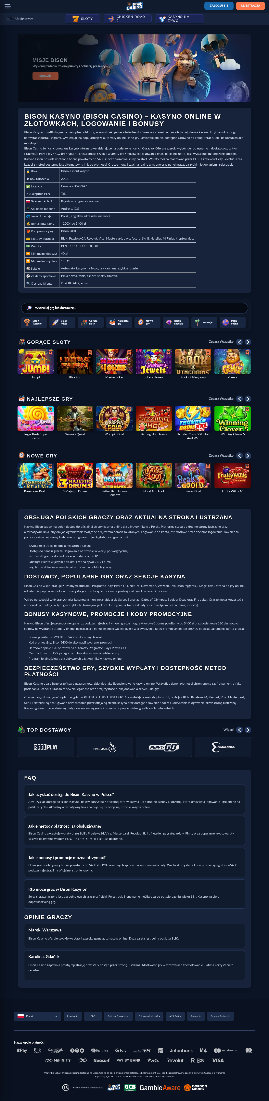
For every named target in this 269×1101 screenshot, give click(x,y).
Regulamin (72, 1016)
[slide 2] (125, 99)
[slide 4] (143, 99)
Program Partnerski (220, 1016)
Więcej (229, 729)
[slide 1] (117, 99)
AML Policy (175, 1016)
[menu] (8, 6)
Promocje (196, 1016)
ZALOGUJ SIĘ (219, 6)
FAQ (93, 1016)
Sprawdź (45, 75)
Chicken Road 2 (131, 19)
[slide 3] (134, 99)
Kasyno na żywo (178, 19)
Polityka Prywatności (118, 1016)
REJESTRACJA (250, 6)
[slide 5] (152, 99)
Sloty (87, 19)
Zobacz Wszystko (221, 341)
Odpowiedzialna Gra (149, 1016)
